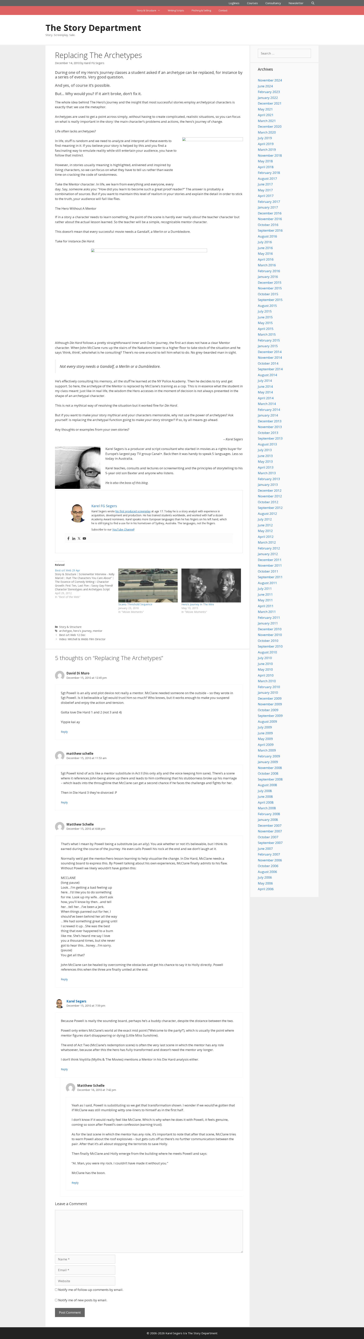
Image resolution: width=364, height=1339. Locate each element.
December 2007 (270, 825)
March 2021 (267, 121)
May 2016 (265, 253)
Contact (223, 10)
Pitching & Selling (201, 10)
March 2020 (267, 132)
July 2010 (265, 658)
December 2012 (270, 490)
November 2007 (270, 831)
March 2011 (267, 611)
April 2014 (266, 398)
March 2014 (267, 404)
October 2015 (268, 294)
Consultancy (273, 3)
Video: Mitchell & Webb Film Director (82, 639)
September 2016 (270, 230)
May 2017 (265, 190)
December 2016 (270, 213)
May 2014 (265, 392)
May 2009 (265, 739)
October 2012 (268, 502)
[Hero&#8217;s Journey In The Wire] (211, 585)
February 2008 (269, 814)
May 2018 (265, 161)
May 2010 (265, 669)
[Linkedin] (73, 539)
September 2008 (270, 779)
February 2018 (269, 172)
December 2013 (270, 421)
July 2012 (265, 519)
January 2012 (268, 554)
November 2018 (270, 155)
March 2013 (267, 473)
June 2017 (265, 184)
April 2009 (266, 744)
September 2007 (270, 843)
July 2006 (265, 877)
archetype (65, 631)
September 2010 (270, 646)
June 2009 (265, 733)
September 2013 (270, 438)
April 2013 (266, 467)
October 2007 (268, 837)
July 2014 (265, 380)
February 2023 (269, 92)
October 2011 (268, 571)
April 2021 (266, 115)
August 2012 (267, 513)
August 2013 (267, 444)
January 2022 (268, 97)
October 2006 (268, 866)
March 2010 (267, 681)
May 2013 (265, 461)
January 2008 (268, 819)
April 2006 (266, 889)
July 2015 (265, 311)
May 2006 (265, 883)
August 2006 (267, 871)
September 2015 (270, 300)
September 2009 (270, 715)
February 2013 (269, 479)
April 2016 (266, 259)
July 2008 (265, 791)
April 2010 (266, 675)
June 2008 (265, 796)
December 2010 (270, 629)
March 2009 (267, 750)
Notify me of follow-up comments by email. (90, 1289)
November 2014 (270, 357)
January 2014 (268, 415)
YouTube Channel (123, 529)
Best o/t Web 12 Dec (72, 635)
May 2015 (265, 323)
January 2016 (268, 276)
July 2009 (265, 727)
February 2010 (269, 687)
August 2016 (267, 236)
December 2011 (270, 560)
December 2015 (270, 282)
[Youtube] (84, 539)
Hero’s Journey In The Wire (197, 604)
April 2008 (266, 802)
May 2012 (265, 531)
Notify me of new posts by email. (82, 1300)
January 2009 (268, 762)
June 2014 (265, 386)
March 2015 (267, 334)
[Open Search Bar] (312, 3)
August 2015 (267, 305)
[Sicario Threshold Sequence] (148, 585)
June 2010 (265, 664)
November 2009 (270, 704)
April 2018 (266, 167)
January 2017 (268, 207)
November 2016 (270, 219)
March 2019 (267, 149)
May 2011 (265, 600)
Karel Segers (76, 1001)
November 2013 (270, 427)
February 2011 (269, 617)
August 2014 (267, 375)
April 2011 (266, 606)
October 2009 (268, 710)
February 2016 (269, 271)
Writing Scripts (176, 10)
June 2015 (265, 317)
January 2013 (268, 484)
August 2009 (267, 721)
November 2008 (270, 768)
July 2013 (265, 450)
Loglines (234, 3)
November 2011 (270, 565)
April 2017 (266, 196)
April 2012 (266, 536)
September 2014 (270, 369)
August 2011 (267, 583)
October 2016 (268, 225)
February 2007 (269, 854)
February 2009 (269, 756)
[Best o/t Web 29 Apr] (86, 584)
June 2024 (265, 86)
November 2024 (270, 80)
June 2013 (265, 456)
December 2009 (270, 698)
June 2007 (265, 848)
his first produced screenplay (133, 511)
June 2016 (265, 248)
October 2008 (268, 773)
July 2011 (265, 588)
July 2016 (265, 242)
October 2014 (268, 363)
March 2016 (267, 265)
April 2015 (266, 329)
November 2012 (270, 496)
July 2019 (265, 138)
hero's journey (82, 631)
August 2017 (267, 178)
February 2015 (269, 340)
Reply (64, 732)
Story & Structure (146, 10)
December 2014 (270, 352)
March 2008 (267, 808)
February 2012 (269, 548)
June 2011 (265, 594)
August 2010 (267, 652)
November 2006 (270, 860)
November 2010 (270, 635)
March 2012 (267, 542)
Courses (252, 3)
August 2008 (267, 785)
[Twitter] (79, 539)
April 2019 (266, 144)
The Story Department (93, 27)
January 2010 (268, 692)
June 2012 (265, 525)
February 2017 (269, 201)
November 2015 (270, 288)
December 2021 (270, 103)
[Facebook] (68, 539)
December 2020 (270, 126)
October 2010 (268, 640)
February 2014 (269, 409)
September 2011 (270, 577)
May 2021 (265, 109)
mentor (97, 631)
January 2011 (268, 623)
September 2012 (270, 507)
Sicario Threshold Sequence (135, 604)
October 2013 (268, 432)
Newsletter (296, 3)
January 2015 (268, 346)
